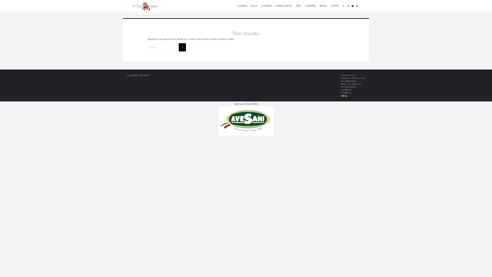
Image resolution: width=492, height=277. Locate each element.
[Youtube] (357, 6)
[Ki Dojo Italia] (145, 6)
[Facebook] (348, 6)
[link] (343, 6)
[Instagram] (352, 6)
